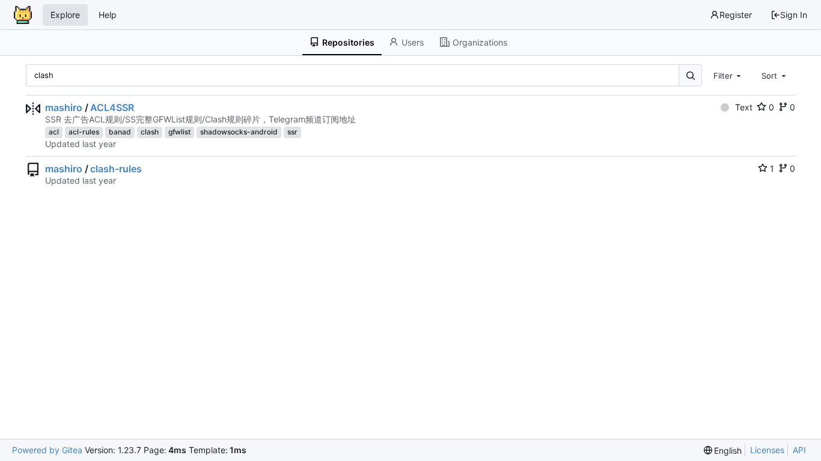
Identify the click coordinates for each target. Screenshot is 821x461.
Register (735, 15)
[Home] (23, 15)
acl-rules (84, 131)
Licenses (767, 450)
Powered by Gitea (47, 450)
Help (108, 15)
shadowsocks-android (239, 131)
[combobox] (728, 75)
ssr (292, 131)
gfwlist (179, 131)
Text (743, 107)
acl (54, 131)
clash (150, 131)
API (799, 450)
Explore (65, 15)
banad (120, 131)
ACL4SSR (112, 107)
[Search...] (690, 75)
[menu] (723, 450)
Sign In (793, 15)
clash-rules (116, 169)
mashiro (63, 107)
